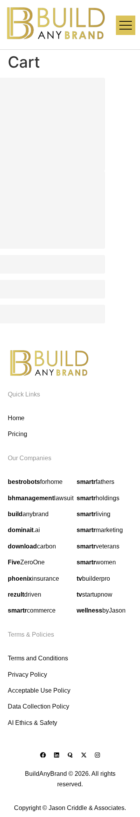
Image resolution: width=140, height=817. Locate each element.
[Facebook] (43, 755)
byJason (101, 610)
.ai (24, 530)
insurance (33, 578)
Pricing (17, 434)
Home (16, 418)
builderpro (93, 578)
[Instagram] (97, 755)
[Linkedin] (56, 755)
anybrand (28, 514)
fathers (95, 481)
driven (24, 594)
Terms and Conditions (38, 658)
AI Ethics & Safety (32, 722)
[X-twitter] (83, 755)
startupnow (94, 594)
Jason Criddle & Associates (86, 808)
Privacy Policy (27, 674)
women (96, 562)
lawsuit (41, 498)
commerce (32, 610)
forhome (35, 481)
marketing (100, 530)
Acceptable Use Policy (39, 690)
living (93, 514)
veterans (98, 546)
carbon (32, 546)
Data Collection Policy (38, 706)
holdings (98, 498)
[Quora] (70, 755)
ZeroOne (26, 562)
